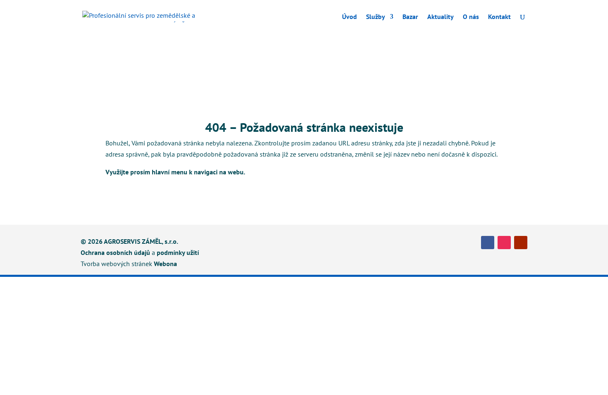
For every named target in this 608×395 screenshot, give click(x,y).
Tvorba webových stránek (116, 263)
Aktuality (440, 17)
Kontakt (499, 17)
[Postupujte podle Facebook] (487, 242)
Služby (375, 17)
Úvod (349, 17)
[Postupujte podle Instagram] (504, 242)
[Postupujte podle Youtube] (520, 242)
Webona (165, 263)
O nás (471, 17)
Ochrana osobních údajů (115, 252)
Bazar (410, 17)
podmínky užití (178, 252)
